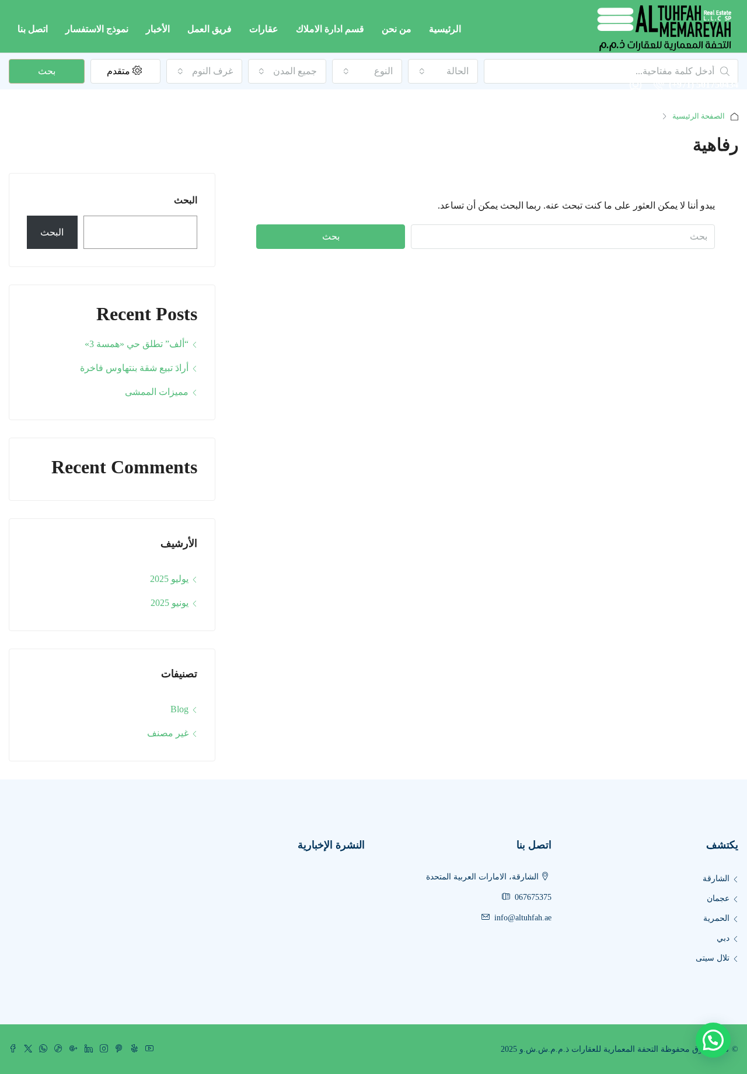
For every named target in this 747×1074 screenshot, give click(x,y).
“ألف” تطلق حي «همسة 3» (137, 344)
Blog (179, 709)
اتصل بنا (33, 29)
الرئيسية (445, 29)
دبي (723, 938)
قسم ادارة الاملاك (330, 29)
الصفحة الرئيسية (698, 116)
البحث (185, 200)
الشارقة (716, 878)
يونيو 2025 (170, 603)
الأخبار (158, 29)
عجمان (718, 898)
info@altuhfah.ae (522, 917)
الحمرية (716, 918)
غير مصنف (168, 733)
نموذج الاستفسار (96, 29)
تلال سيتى (712, 958)
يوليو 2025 (169, 579)
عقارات (263, 29)
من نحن (396, 29)
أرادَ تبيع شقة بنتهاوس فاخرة (134, 368)
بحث (331, 236)
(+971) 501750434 (702, 84)
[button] (713, 1040)
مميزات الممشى (157, 392)
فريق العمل (209, 29)
